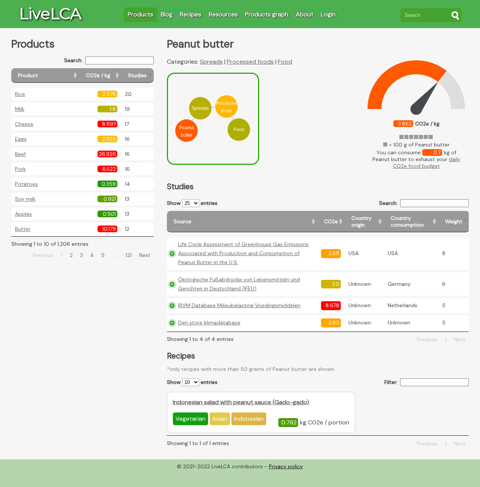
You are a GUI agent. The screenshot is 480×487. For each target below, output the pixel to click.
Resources (223, 14)
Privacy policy (286, 466)
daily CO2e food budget (426, 162)
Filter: (391, 382)
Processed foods (250, 62)
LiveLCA (50, 13)
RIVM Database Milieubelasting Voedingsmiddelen (239, 305)
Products (140, 14)
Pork (20, 169)
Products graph (266, 14)
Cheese (24, 124)
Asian (219, 419)
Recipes (190, 14)
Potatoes (26, 184)
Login (328, 14)
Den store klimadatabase (209, 322)
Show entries (192, 203)
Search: (73, 60)
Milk (19, 109)
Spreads (211, 62)
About (305, 14)
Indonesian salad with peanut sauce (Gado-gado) (241, 402)
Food (285, 62)
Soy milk (25, 199)
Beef (20, 154)
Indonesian (249, 419)
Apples (23, 214)
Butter (22, 229)
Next (144, 255)
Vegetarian (191, 419)
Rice (20, 94)
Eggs (21, 139)
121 (129, 255)
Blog (166, 14)
